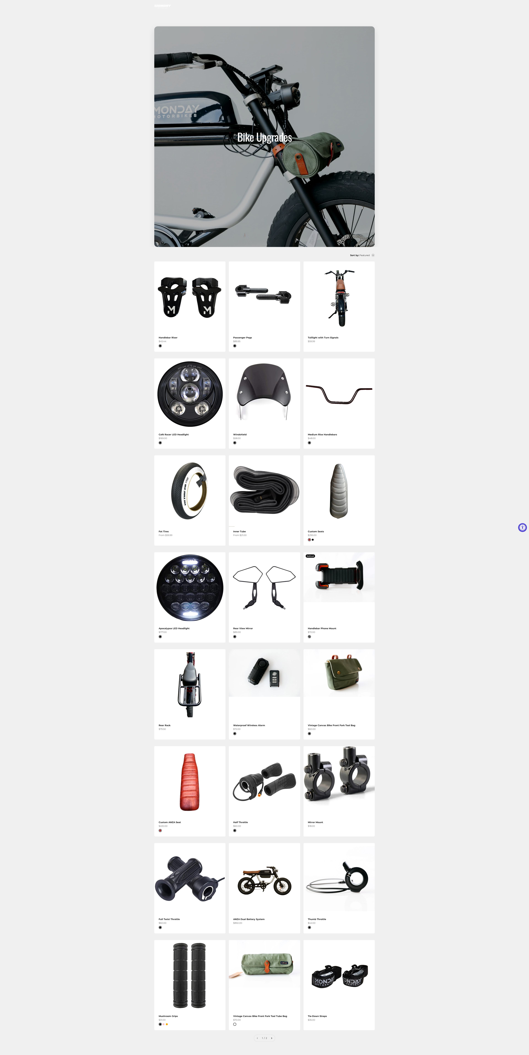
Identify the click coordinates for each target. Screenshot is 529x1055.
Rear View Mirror (243, 628)
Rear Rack (164, 725)
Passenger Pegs (242, 337)
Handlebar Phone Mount (322, 628)
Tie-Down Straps (317, 1016)
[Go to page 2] (271, 1038)
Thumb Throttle (317, 919)
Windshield (240, 434)
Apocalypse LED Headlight (174, 628)
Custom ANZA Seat (170, 822)
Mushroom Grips (168, 1016)
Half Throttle (240, 822)
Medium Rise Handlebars (322, 434)
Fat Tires (164, 531)
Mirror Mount (315, 822)
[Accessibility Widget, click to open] (522, 527)
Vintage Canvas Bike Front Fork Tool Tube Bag (260, 1016)
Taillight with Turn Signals (323, 337)
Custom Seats (316, 531)
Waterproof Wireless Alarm (249, 725)
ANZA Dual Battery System (249, 919)
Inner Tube (239, 531)
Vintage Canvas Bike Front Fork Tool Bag (331, 725)
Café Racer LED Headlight (174, 434)
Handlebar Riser (168, 337)
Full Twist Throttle (169, 919)
